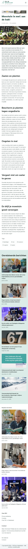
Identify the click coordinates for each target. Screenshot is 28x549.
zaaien (12, 245)
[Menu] (25, 2)
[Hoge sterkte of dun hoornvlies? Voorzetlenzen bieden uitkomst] (14, 291)
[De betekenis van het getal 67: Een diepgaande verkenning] (14, 337)
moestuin (20, 242)
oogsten (5, 245)
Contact (4, 540)
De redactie (5, 538)
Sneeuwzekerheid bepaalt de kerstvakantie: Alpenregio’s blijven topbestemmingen (12, 395)
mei (12, 242)
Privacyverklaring (6, 516)
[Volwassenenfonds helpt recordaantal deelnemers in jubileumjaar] (14, 361)
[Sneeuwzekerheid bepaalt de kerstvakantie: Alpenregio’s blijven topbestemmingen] (14, 384)
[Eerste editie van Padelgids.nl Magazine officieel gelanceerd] (14, 314)
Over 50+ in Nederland (8, 520)
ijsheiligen (6, 242)
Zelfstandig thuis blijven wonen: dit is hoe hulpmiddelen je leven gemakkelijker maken (13, 276)
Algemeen (13, 23)
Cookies (4, 518)
